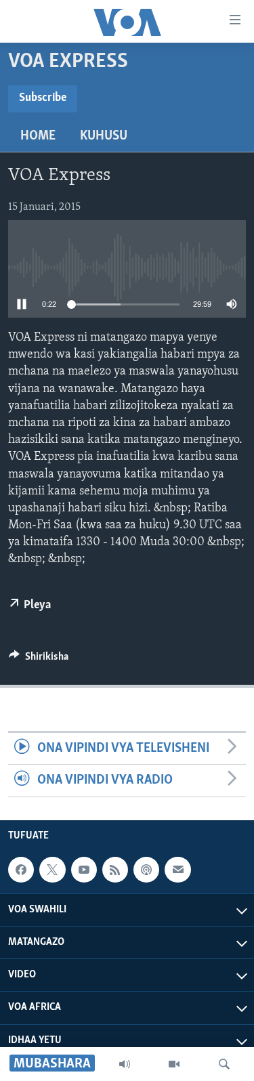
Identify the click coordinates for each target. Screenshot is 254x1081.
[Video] (174, 1064)
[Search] (224, 1064)
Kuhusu (103, 136)
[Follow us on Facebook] (21, 870)
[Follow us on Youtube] (84, 870)
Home (38, 136)
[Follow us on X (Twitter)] (52, 870)
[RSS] (115, 870)
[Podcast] (146, 870)
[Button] (38, 660)
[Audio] (124, 1064)
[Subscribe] (177, 870)
